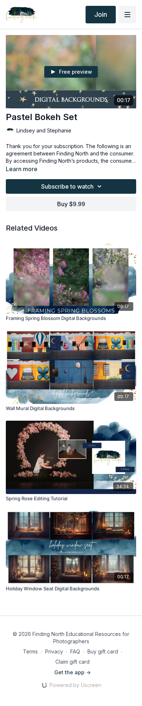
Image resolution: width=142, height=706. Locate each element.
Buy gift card (102, 651)
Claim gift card (72, 662)
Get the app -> (72, 672)
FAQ (75, 651)
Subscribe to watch (67, 186)
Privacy (54, 651)
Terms (30, 651)
